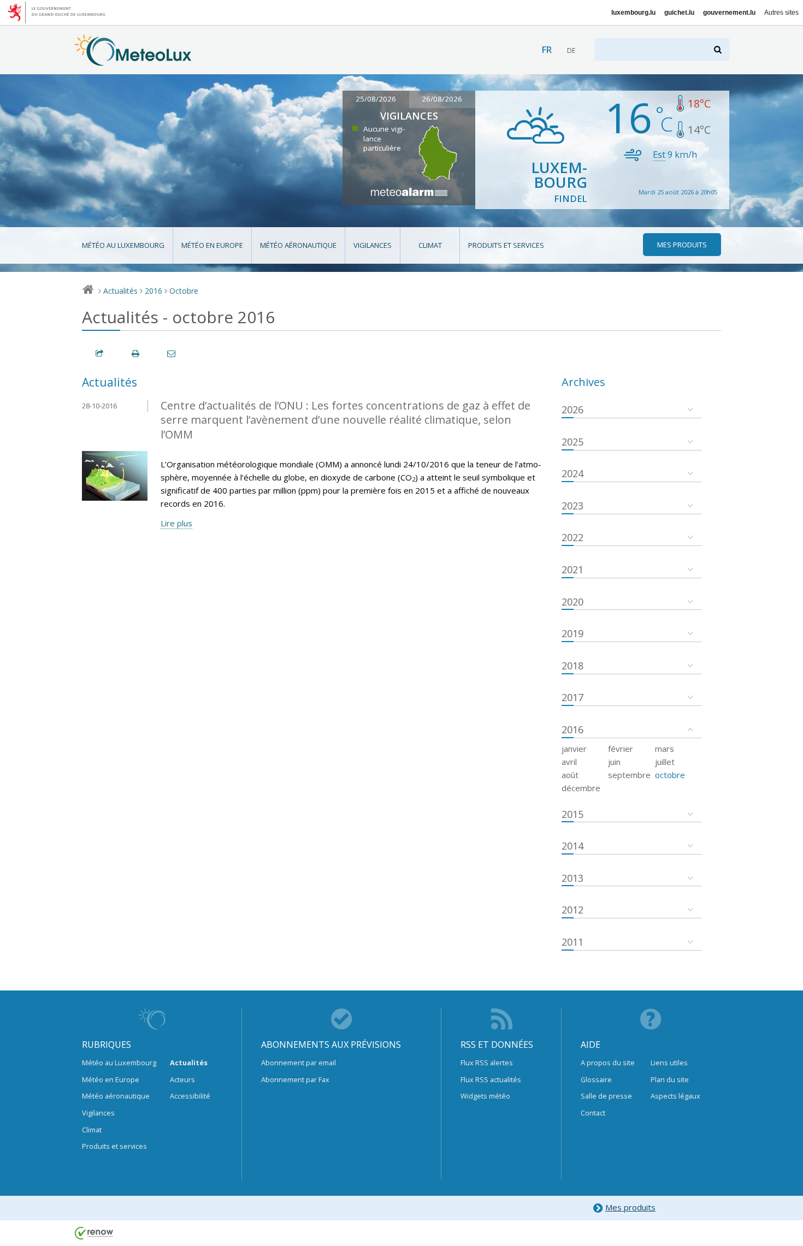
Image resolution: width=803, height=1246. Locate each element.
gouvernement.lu (729, 12)
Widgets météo (485, 1096)
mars (664, 748)
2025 (572, 441)
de (571, 50)
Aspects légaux (675, 1096)
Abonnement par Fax (295, 1079)
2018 (572, 665)
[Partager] (100, 353)
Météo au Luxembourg (123, 245)
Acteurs (182, 1079)
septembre (629, 774)
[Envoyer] (172, 353)
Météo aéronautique (298, 245)
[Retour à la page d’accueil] (133, 60)
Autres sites (781, 12)
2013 (572, 878)
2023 (572, 505)
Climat (430, 245)
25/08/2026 (376, 99)
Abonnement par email (298, 1062)
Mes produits (630, 1207)
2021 (572, 569)
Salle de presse (606, 1096)
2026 (572, 409)
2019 (572, 633)
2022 (572, 537)
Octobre (183, 291)
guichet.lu (679, 12)
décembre (581, 787)
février (620, 748)
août (570, 774)
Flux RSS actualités (490, 1079)
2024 (572, 473)
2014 (572, 845)
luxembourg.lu (633, 12)
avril (569, 761)
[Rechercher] (718, 49)
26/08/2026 (442, 99)
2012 (572, 909)
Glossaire (596, 1079)
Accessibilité (190, 1096)
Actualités (120, 291)
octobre (670, 774)
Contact (593, 1113)
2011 (572, 941)
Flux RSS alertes (486, 1062)
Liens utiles (669, 1062)
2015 (572, 814)
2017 (572, 697)
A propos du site (608, 1062)
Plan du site (670, 1079)
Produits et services (506, 245)
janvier (574, 748)
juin (614, 761)
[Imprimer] (136, 353)
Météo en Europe (212, 245)
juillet (665, 761)
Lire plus (176, 523)
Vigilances (372, 245)
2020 (572, 601)
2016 (153, 291)
